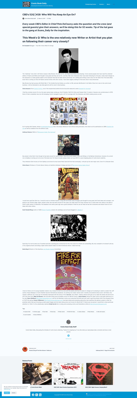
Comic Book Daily (39, 3)
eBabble (79, 210)
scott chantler (27, 314)
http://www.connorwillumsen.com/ (53, 300)
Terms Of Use (7, 389)
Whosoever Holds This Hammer (46, 132)
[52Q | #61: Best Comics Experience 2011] (68, 374)
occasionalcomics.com (47, 126)
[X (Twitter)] (36, 395)
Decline (13, 392)
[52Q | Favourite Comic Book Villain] (37, 374)
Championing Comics (90, 4)
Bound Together (46, 210)
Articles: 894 (68, 338)
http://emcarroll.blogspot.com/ (98, 304)
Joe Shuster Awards (48, 249)
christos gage (36, 311)
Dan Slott (45, 311)
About (108, 4)
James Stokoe (81, 311)
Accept (6, 392)
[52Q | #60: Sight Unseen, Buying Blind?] (100, 374)
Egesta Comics (38, 88)
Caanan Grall (26, 311)
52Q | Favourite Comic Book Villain (32, 387)
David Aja (52, 311)
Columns (101, 4)
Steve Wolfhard (37, 314)
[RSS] (40, 395)
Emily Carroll (61, 311)
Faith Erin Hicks (71, 311)
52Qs (49, 18)
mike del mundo (100, 311)
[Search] (114, 4)
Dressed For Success (84, 88)
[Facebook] (33, 395)
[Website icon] (68, 336)
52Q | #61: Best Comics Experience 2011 (65, 387)
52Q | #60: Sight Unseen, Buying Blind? (96, 387)
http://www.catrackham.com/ (44, 298)
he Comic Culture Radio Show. (81, 165)
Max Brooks (90, 311)
